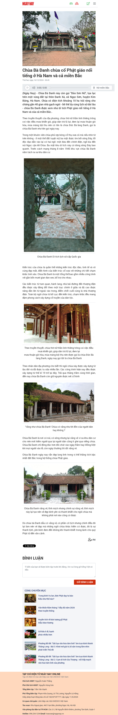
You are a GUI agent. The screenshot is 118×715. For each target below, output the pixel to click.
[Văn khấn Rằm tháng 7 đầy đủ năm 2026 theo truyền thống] (30, 610)
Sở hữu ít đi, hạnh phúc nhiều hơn (46, 633)
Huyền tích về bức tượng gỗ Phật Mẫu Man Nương (52, 621)
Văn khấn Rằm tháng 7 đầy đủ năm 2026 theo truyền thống (56, 609)
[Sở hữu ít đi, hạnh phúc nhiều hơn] (30, 634)
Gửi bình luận (85, 582)
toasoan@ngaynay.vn (55, 713)
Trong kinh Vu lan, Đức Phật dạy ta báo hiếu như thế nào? (55, 597)
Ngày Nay (28, 3)
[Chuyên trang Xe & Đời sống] (71, 3)
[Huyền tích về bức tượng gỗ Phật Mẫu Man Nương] (30, 622)
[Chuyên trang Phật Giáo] (77, 3)
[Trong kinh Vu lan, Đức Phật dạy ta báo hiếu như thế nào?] (30, 598)
